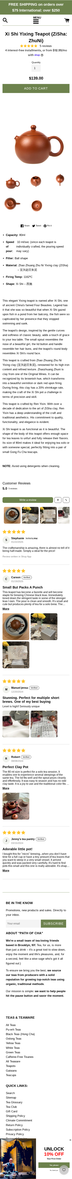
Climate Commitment (19, 1120)
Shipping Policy (15, 1116)
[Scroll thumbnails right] (65, 515)
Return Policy (14, 1125)
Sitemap (11, 1097)
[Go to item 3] (48, 515)
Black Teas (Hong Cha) (20, 1034)
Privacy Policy (15, 1134)
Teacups (11, 1075)
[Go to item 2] (30, 515)
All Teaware (13, 1061)
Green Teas (13, 1052)
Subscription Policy (18, 1129)
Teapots (11, 1066)
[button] (30, 46)
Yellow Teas (13, 1043)
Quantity (36, 62)
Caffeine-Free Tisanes (19, 1057)
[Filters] (57, 500)
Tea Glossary (14, 1102)
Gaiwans (11, 1070)
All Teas (11, 1025)
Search (10, 1093)
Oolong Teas (13, 1038)
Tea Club (11, 1106)
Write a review (27, 500)
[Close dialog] (70, 1140)
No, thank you (54, 1170)
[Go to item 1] (12, 515)
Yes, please (54, 1165)
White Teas (13, 1047)
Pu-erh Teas (13, 1029)
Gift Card (11, 1111)
